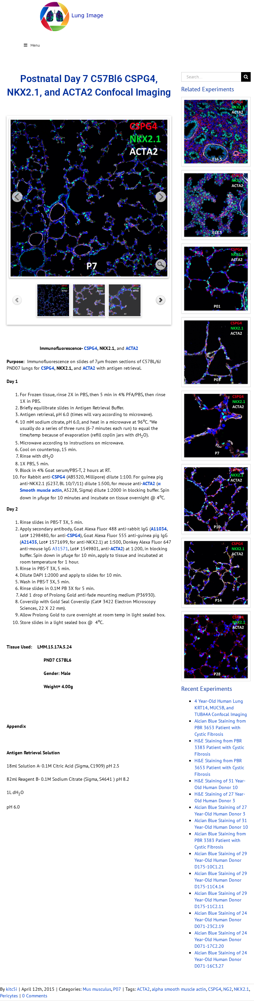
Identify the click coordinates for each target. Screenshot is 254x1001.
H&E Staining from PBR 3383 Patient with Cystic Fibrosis (219, 747)
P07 (117, 989)
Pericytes (9, 996)
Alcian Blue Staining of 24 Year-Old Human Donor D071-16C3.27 (220, 959)
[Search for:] (211, 76)
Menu (35, 45)
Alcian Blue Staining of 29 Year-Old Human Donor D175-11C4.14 (220, 880)
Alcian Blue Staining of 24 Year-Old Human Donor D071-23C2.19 (220, 919)
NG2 (227, 989)
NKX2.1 (241, 989)
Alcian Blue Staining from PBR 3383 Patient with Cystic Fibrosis (220, 840)
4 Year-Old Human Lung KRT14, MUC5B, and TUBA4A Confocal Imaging (220, 707)
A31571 (60, 549)
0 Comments (34, 996)
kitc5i (11, 989)
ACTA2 (143, 989)
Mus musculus (97, 989)
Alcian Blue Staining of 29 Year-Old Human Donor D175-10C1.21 (220, 860)
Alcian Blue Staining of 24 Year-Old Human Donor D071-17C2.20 (220, 939)
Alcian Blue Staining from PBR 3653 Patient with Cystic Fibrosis (220, 727)
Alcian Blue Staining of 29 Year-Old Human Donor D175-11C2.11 (220, 899)
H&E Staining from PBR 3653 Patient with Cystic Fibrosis (219, 767)
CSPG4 (214, 989)
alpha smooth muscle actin (179, 989)
